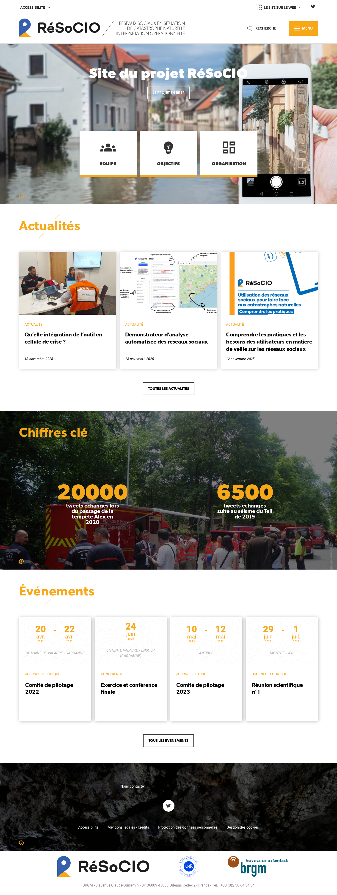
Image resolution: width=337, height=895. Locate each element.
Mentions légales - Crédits (128, 827)
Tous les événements (168, 740)
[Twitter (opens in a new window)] (312, 6)
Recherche (265, 28)
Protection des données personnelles (187, 827)
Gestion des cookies (243, 827)
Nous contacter (132, 786)
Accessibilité (32, 7)
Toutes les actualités (168, 388)
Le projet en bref (168, 92)
